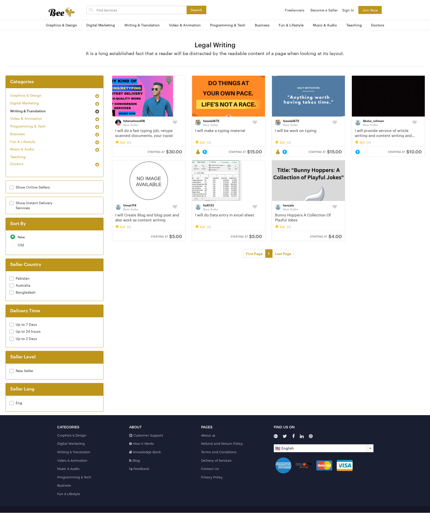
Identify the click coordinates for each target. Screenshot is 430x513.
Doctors (377, 25)
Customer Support (147, 435)
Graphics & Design (61, 25)
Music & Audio (325, 25)
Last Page (283, 253)
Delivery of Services (216, 460)
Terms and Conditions (218, 452)
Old (21, 245)
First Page (254, 253)
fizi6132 (208, 205)
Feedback (140, 469)
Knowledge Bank (146, 452)
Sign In (348, 9)
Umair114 (129, 205)
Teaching (354, 25)
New (21, 237)
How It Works (143, 444)
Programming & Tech (227, 25)
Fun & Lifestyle (291, 25)
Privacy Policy (212, 477)
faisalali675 (211, 120)
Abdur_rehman (373, 120)
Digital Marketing (100, 25)
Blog (136, 460)
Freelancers (294, 9)
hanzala (288, 205)
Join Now (370, 9)
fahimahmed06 (134, 120)
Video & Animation (185, 25)
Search (196, 9)
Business (262, 25)
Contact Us (210, 469)
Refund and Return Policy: (222, 444)
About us (208, 435)
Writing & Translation (142, 25)
